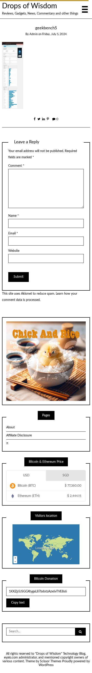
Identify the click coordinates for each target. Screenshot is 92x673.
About (10, 427)
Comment (16, 165)
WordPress (46, 665)
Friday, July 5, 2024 (54, 34)
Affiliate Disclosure (19, 435)
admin (33, 34)
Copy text (18, 602)
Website (13, 250)
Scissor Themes (50, 661)
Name (13, 215)
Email (13, 233)
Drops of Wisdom (29, 6)
